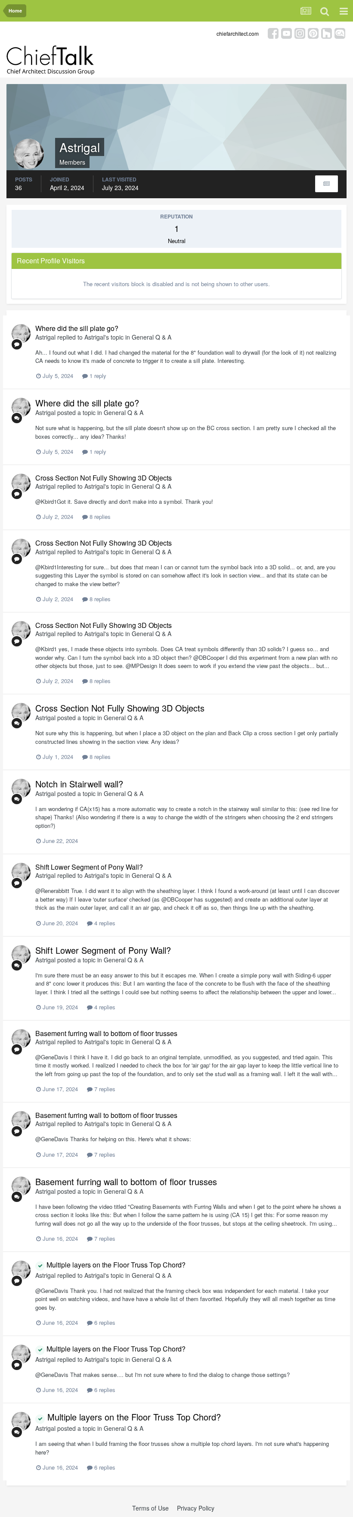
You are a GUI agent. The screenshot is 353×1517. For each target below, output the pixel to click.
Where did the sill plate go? (76, 328)
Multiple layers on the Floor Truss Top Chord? (115, 1265)
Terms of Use (150, 1508)
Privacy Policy (195, 1508)
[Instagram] (299, 32)
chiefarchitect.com (238, 33)
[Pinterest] (313, 32)
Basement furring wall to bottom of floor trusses (106, 1033)
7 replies (104, 1089)
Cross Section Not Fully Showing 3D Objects (103, 478)
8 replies (99, 516)
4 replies (104, 923)
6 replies (104, 1322)
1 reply (97, 375)
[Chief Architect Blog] (339, 32)
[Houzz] (326, 32)
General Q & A (151, 337)
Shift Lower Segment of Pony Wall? (89, 867)
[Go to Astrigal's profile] (21, 333)
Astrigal (45, 337)
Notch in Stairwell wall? (79, 783)
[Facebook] (273, 32)
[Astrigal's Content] (326, 183)
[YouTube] (286, 32)
